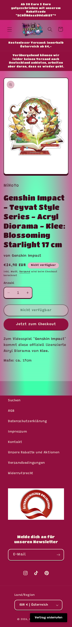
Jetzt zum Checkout (36, 324)
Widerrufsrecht (20, 473)
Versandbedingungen (26, 463)
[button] (9, 29)
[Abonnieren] (58, 555)
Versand (24, 271)
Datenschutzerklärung (27, 421)
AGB (11, 411)
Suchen (14, 400)
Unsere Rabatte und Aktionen (33, 452)
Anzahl (9, 283)
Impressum (17, 431)
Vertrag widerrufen (48, 617)
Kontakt (15, 442)
